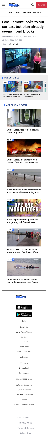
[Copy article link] (17, 44)
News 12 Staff (7, 37)
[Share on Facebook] (10, 44)
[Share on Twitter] (14, 44)
